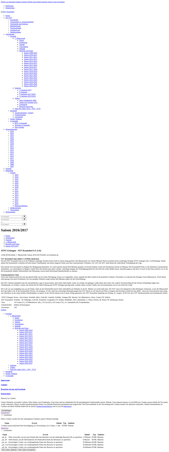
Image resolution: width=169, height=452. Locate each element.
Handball (13, 111)
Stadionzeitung (15, 32)
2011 (12, 158)
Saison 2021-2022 (30, 76)
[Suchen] (24, 216)
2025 (12, 131)
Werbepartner (10, 212)
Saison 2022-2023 (30, 78)
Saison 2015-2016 (30, 65)
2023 (12, 136)
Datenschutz (10, 8)
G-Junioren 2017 (25, 90)
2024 (12, 133)
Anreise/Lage (15, 30)
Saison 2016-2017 (30, 67)
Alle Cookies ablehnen (9, 450)
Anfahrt (4, 385)
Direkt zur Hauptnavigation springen (14, 2)
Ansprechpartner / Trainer (24, 113)
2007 (12, 167)
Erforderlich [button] (5, 413)
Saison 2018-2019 (30, 71)
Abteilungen (10, 34)
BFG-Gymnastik (21, 123)
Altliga (17, 98)
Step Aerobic (19, 127)
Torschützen (23, 47)
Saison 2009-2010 (30, 53)
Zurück (3, 310)
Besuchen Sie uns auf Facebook (13, 389)
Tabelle (22, 45)
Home (8, 16)
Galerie (12, 173)
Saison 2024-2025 (30, 82)
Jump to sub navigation (56, 2)
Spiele (21, 40)
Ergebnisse (23, 43)
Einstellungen (6, 410)
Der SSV (9, 18)
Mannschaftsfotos (21, 206)
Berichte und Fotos (26, 51)
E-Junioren (23, 92)
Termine (8, 169)
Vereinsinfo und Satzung (19, 24)
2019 (12, 142)
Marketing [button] (4, 428)
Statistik (22, 49)
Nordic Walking (16, 119)
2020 (12, 140)
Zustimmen (7, 415)
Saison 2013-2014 (30, 61)
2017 (12, 146)
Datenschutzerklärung (44, 406)
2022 (12, 138)
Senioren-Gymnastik (22, 125)
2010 (12, 160)
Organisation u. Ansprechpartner (22, 22)
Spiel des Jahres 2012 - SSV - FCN (27, 109)
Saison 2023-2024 (30, 80)
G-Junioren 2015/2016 (27, 96)
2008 (12, 164)
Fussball (13, 36)
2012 (12, 156)
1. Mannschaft (20, 38)
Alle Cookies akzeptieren (27, 450)
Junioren (18, 88)
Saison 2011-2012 (30, 57)
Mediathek (9, 171)
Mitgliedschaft (15, 26)
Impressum (9, 6)
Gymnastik (14, 121)
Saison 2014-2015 (30, 63)
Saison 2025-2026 (30, 84)
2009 (12, 162)
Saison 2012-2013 (30, 59)
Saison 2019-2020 (30, 74)
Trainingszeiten (20, 115)
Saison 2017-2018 (30, 69)
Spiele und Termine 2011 (28, 102)
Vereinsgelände (15, 28)
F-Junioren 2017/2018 (27, 94)
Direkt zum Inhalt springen (38, 2)
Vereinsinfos (14, 210)
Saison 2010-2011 (30, 55)
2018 (12, 144)
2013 (12, 154)
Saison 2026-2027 (30, 86)
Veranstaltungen (11, 129)
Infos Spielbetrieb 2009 (27, 100)
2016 (12, 148)
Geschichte (14, 20)
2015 (12, 150)
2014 (12, 152)
